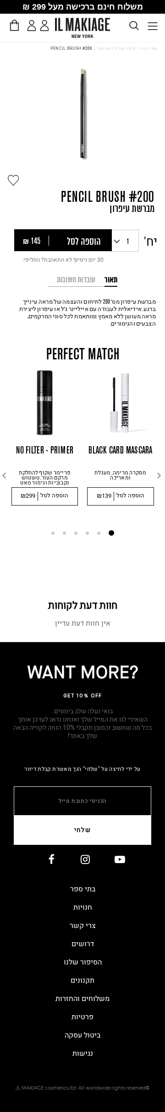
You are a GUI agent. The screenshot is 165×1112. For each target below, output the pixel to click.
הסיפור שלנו (83, 962)
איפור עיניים (125, 48)
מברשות (103, 48)
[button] (63, 240)
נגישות (82, 1053)
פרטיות (83, 1017)
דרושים (83, 943)
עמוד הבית (149, 48)
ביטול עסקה (82, 1035)
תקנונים (82, 980)
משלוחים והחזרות (82, 998)
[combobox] (125, 241)
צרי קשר (83, 925)
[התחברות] (32, 26)
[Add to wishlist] (13, 180)
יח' (151, 242)
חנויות (82, 907)
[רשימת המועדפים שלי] (46, 27)
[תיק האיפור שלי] (14, 25)
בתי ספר (82, 889)
